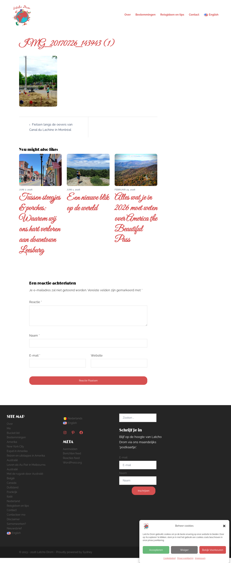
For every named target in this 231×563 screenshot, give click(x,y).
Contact (194, 14)
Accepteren (156, 549)
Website (97, 355)
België (11, 478)
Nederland (13, 501)
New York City (15, 446)
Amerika (12, 442)
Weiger (184, 549)
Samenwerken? (16, 523)
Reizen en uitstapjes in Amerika (26, 455)
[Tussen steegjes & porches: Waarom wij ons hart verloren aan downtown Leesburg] (40, 169)
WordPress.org (72, 462)
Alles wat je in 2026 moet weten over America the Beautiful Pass (136, 218)
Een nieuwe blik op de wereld (88, 203)
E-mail (34, 355)
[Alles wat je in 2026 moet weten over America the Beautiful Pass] (136, 169)
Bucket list (13, 433)
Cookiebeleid (169, 558)
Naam (34, 335)
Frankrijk (12, 492)
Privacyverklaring (185, 558)
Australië (12, 460)
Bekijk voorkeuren (212, 549)
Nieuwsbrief (14, 528)
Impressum (200, 558)
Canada (11, 482)
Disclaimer (13, 519)
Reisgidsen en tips (172, 14)
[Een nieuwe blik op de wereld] (88, 169)
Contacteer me (16, 514)
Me (9, 428)
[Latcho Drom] (21, 14)
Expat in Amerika (17, 451)
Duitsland (12, 487)
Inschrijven (143, 490)
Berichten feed (72, 453)
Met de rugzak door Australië (25, 473)
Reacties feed (71, 458)
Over (127, 14)
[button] (224, 526)
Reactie (35, 302)
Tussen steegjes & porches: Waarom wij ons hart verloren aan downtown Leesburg (39, 224)
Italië (10, 496)
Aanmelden (70, 449)
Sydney (87, 552)
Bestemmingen (145, 14)
